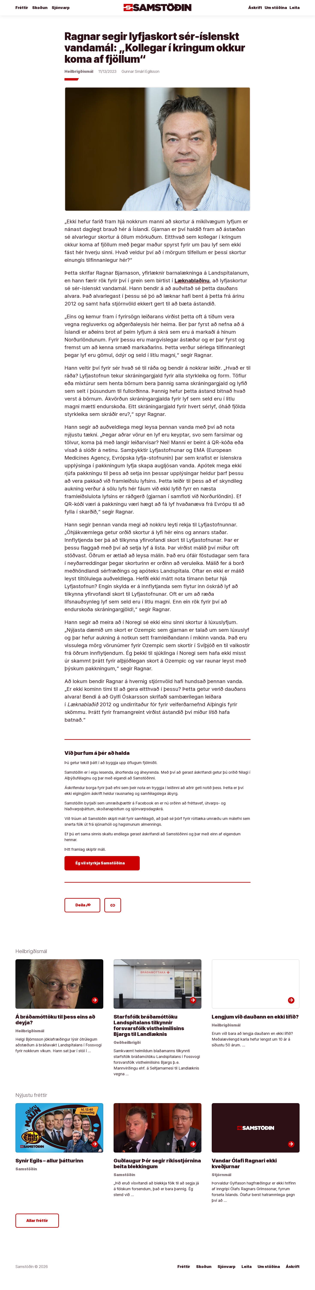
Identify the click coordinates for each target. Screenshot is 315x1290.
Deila (83, 905)
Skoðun (40, 7)
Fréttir (21, 7)
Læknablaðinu (191, 280)
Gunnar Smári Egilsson (140, 71)
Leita (295, 7)
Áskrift (255, 7)
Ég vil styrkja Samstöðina (102, 863)
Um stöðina (276, 7)
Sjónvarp (61, 7)
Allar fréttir (37, 1220)
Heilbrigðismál (78, 71)
